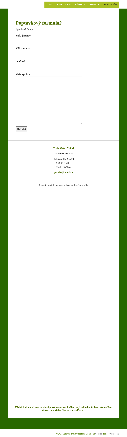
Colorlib (98, 433)
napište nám (110, 5)
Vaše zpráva (23, 74)
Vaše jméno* (23, 35)
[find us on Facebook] (63, 238)
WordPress (114, 433)
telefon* (20, 61)
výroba (79, 5)
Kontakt (94, 5)
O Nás (50, 5)
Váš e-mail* (23, 48)
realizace (63, 5)
